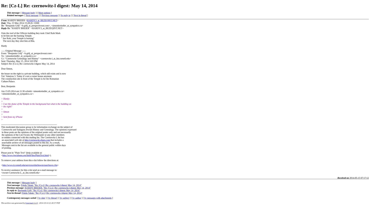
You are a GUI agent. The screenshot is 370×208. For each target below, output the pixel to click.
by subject (64, 198)
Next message (32, 15)
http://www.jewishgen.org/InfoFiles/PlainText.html (25, 155)
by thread (52, 198)
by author (76, 198)
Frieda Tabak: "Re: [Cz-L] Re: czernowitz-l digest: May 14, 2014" (51, 185)
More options (44, 13)
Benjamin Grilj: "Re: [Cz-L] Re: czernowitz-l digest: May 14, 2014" (49, 190)
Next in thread (80, 15)
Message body (28, 13)
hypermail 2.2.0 (31, 203)
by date (41, 198)
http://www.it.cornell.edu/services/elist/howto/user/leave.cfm (29, 165)
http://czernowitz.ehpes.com (37, 140)
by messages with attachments (98, 198)
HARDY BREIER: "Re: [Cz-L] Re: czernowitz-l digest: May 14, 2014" (58, 188)
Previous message (50, 15)
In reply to (65, 15)
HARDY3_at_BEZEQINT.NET (42, 20)
